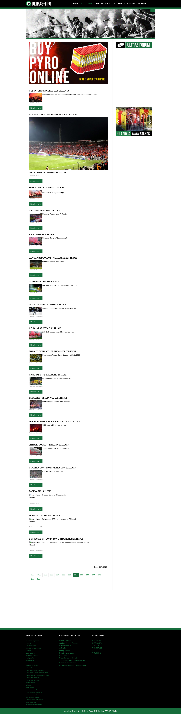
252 (45, 575)
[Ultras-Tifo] (38, 3)
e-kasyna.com (30, 682)
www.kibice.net (30, 663)
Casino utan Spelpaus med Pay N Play (37, 675)
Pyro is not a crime (66, 653)
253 (51, 575)
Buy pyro (117, 4)
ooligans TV (30, 658)
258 (81, 575)
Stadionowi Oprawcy (32, 655)
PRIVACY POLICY (111, 711)
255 (63, 575)
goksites (28, 685)
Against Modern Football (68, 643)
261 (99, 575)
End (38, 579)
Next (32, 579)
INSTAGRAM (97, 643)
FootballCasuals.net (32, 665)
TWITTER (96, 646)
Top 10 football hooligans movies (72, 660)
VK (93, 650)
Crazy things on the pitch (69, 658)
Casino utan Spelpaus (32, 677)
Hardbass (63, 655)
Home (75, 4)
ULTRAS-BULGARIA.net (33, 648)
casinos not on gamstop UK (34, 692)
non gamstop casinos (32, 695)
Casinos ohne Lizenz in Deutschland (37, 672)
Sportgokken (30, 687)
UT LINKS (142, 4)
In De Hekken (30, 668)
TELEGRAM (97, 648)
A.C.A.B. (62, 648)
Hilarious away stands (67, 663)
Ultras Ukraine (30, 653)
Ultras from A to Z (66, 646)
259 (87, 575)
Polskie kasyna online (32, 680)
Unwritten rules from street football (72, 665)
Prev (39, 575)
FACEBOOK (97, 641)
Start (32, 575)
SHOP (107, 4)
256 (69, 575)
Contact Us (130, 4)
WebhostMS (93, 711)
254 (57, 575)
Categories (86, 4)
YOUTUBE (96, 653)
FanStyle (28, 650)
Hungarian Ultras (31, 645)
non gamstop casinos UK (33, 690)
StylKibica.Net (30, 660)
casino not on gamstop (33, 641)
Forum (99, 4)
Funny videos (64, 650)
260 (93, 575)
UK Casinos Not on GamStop (34, 670)
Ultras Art (29, 643)
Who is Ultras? (65, 641)
